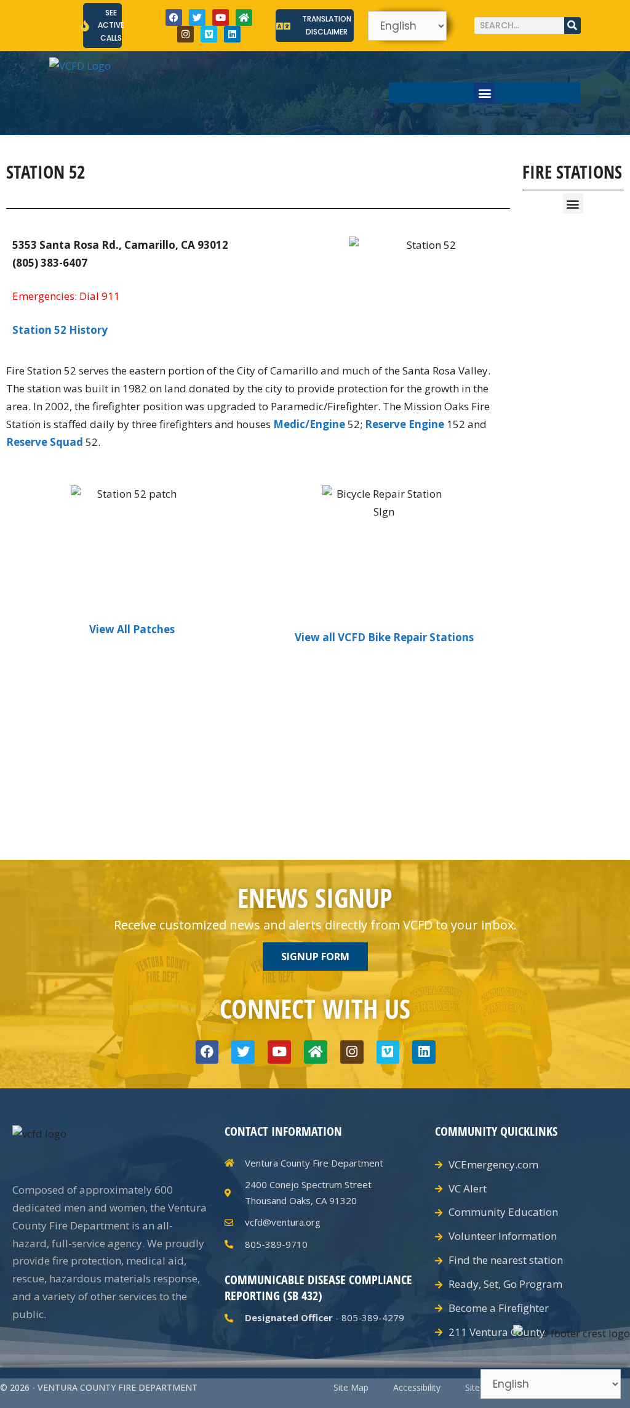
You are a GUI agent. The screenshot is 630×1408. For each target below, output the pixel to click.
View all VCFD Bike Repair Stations (384, 637)
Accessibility (417, 1387)
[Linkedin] (232, 34)
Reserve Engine (404, 424)
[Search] (572, 25)
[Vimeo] (209, 34)
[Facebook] (173, 17)
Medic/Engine (309, 424)
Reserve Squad (44, 442)
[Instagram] (185, 34)
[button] (484, 93)
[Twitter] (197, 17)
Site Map (351, 1387)
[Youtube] (220, 17)
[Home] (244, 17)
